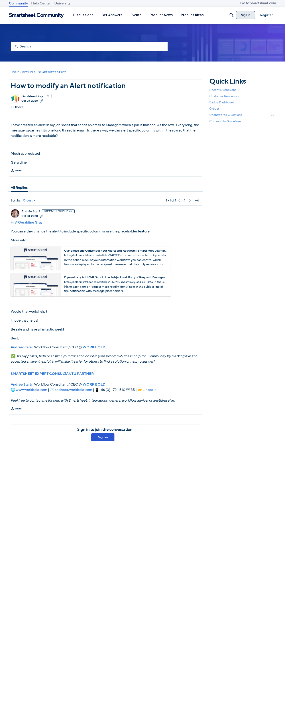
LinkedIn (149, 389)
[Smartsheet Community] (36, 15)
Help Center (41, 3)
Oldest (28, 200)
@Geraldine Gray (29, 222)
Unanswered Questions (241, 115)
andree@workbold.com (73, 389)
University (62, 3)
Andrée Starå (30, 212)
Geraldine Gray (32, 96)
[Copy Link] (41, 101)
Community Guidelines (225, 121)
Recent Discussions (222, 90)
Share (16, 171)
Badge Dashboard (221, 102)
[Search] (232, 15)
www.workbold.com (31, 389)
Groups (214, 109)
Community (18, 3)
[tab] (19, 187)
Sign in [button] (103, 437)
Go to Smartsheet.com (258, 3)
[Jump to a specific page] (196, 200)
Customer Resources (224, 96)
